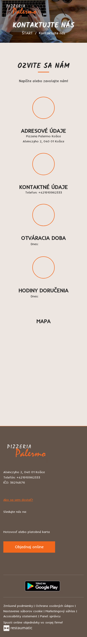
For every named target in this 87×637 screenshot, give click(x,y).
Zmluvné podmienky (18, 606)
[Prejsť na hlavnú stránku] (20, 10)
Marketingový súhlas (61, 611)
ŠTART (27, 33)
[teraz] (46, 244)
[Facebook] (7, 519)
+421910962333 (50, 192)
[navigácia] (79, 10)
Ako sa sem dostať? (18, 500)
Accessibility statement (20, 616)
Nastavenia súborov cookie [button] (23, 611)
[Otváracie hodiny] (53, 244)
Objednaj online (29, 546)
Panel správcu (50, 616)
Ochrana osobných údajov (55, 606)
